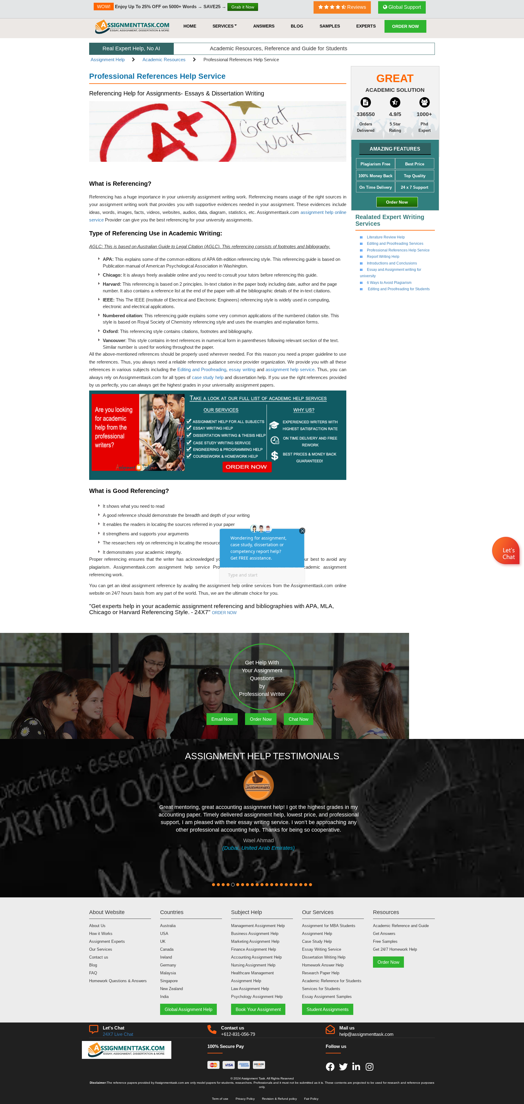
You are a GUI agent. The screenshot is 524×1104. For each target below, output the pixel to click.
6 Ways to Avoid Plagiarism (389, 283)
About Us (97, 925)
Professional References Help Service (398, 250)
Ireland (166, 957)
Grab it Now (242, 7)
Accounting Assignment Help (256, 957)
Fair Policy (311, 1098)
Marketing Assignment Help (255, 941)
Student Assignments (328, 1009)
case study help (207, 377)
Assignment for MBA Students (328, 925)
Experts (366, 26)
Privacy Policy (245, 1098)
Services (223, 26)
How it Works (101, 933)
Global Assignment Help (188, 1009)
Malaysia (168, 973)
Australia (168, 925)
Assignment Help (108, 59)
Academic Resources (164, 59)
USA (164, 933)
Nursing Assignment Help (253, 965)
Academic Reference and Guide (401, 925)
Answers (263, 26)
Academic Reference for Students (331, 981)
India (164, 996)
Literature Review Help (386, 237)
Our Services (100, 949)
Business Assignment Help (254, 933)
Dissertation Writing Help (323, 957)
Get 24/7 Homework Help (395, 949)
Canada (166, 949)
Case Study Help (317, 941)
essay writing (242, 369)
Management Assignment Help (258, 925)
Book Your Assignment (258, 1009)
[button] (506, 551)
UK (163, 941)
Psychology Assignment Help (257, 996)
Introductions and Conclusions (392, 263)
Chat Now (298, 719)
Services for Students (321, 988)
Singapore (169, 981)
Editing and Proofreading (201, 369)
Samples (330, 26)
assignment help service (290, 369)
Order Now (405, 26)
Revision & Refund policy (279, 1098)
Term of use (220, 1098)
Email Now (222, 719)
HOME (189, 26)
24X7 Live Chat (118, 1034)
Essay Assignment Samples (327, 996)
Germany (168, 965)
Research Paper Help (320, 973)
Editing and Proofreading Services (395, 243)
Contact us (98, 957)
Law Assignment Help (250, 988)
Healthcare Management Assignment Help (252, 977)
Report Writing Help (383, 256)
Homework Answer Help (323, 965)
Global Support (404, 7)
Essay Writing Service (321, 949)
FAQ (93, 973)
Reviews (356, 7)
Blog (297, 26)
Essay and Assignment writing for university (390, 273)
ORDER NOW (224, 612)
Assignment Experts (107, 941)
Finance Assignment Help (253, 949)
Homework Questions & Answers (118, 981)
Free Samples (385, 941)
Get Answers (384, 933)
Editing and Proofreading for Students (398, 289)
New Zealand (171, 988)
